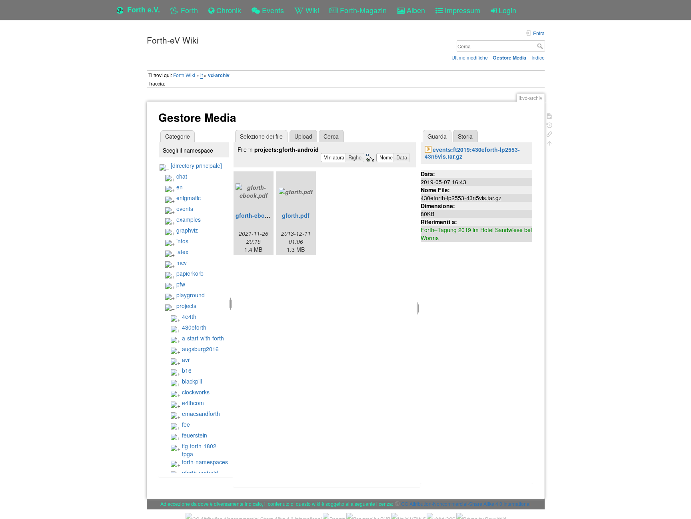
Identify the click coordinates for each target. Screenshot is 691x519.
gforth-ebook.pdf (259, 215)
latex (182, 252)
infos (182, 241)
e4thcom (193, 403)
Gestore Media (509, 57)
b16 (187, 370)
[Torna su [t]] (549, 142)
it (201, 75)
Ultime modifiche (469, 57)
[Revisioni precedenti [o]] (549, 124)
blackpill (192, 381)
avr (186, 360)
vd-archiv (219, 75)
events (184, 209)
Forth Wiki (184, 75)
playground (190, 295)
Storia (465, 136)
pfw (180, 284)
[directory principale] (196, 165)
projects (186, 306)
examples (188, 219)
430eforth (194, 327)
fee (186, 424)
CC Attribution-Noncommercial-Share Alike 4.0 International (466, 503)
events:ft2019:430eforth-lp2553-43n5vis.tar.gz (472, 152)
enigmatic (188, 198)
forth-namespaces (205, 462)
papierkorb (190, 273)
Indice (538, 57)
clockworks (196, 392)
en (179, 187)
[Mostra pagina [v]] (549, 115)
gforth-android (200, 473)
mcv (181, 262)
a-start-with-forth (203, 338)
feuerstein (194, 435)
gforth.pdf (296, 215)
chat (181, 176)
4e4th (189, 316)
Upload (303, 136)
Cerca (541, 46)
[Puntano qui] (549, 133)
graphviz (187, 230)
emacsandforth (201, 414)
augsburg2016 (200, 349)
